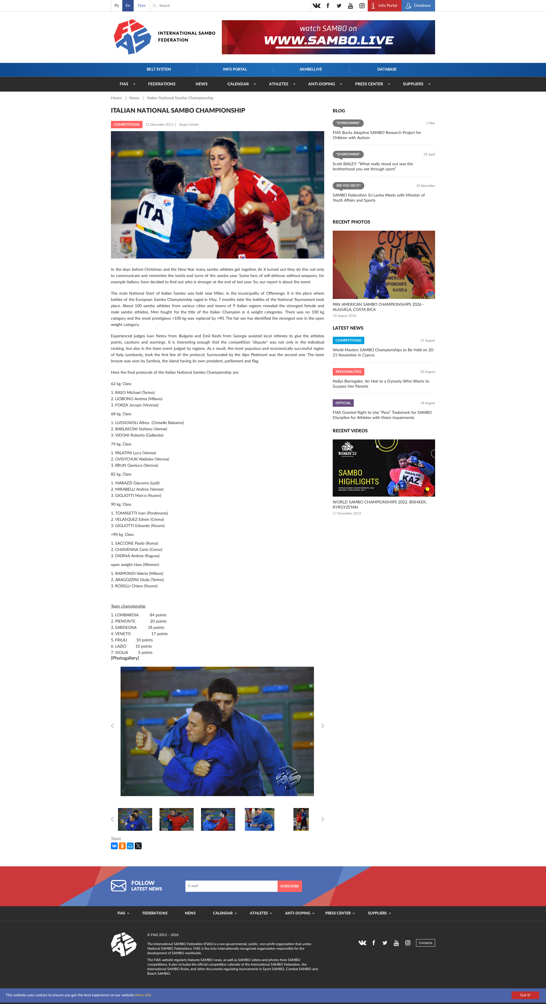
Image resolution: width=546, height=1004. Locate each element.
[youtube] (350, 5)
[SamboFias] (124, 944)
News (202, 84)
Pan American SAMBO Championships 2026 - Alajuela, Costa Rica (378, 307)
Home (117, 98)
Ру (117, 6)
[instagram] (362, 5)
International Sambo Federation (187, 36)
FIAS (124, 84)
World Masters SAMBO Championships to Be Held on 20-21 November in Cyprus (384, 352)
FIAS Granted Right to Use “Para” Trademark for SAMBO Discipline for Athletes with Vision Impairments (382, 415)
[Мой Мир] (130, 845)
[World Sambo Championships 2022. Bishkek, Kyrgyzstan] (384, 468)
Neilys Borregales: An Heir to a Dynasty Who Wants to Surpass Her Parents (381, 384)
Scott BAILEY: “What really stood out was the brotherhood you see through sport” (373, 166)
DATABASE (387, 69)
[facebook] (328, 5)
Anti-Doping (321, 84)
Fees (142, 6)
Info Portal (235, 69)
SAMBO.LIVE (311, 69)
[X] (138, 845)
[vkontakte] (316, 5)
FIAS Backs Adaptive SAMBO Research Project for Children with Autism (377, 135)
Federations (161, 84)
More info (143, 995)
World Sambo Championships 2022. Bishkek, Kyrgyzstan (380, 504)
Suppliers (413, 84)
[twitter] (339, 5)
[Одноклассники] (122, 845)
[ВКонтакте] (114, 845)
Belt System (159, 69)
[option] (135, 819)
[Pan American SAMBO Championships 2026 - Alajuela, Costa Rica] (384, 265)
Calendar (238, 84)
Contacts (425, 943)
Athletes (278, 84)
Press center (369, 84)
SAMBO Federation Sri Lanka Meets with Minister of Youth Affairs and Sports (379, 198)
